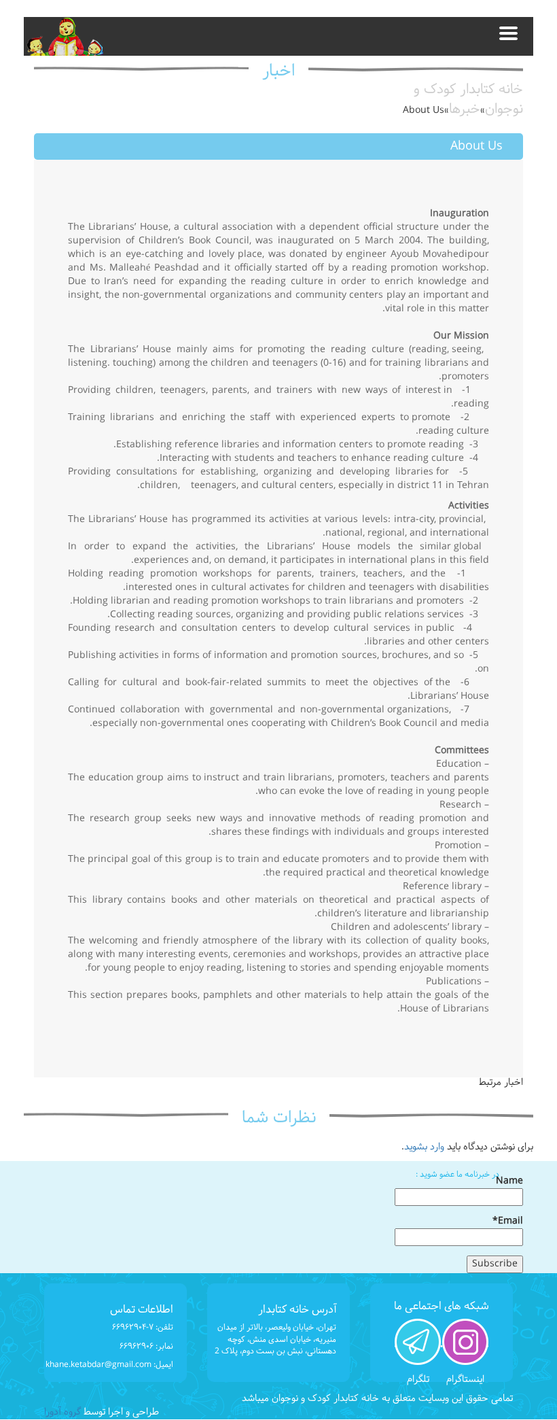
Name (509, 1182)
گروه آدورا (62, 1412)
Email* (507, 1222)
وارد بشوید (424, 1147)
